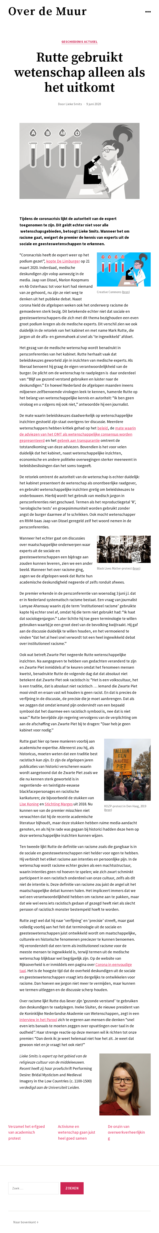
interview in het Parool (38, 1019)
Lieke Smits (74, 104)
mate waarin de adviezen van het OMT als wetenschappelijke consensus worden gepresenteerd (77, 434)
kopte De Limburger (63, 261)
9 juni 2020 (93, 104)
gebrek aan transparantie (78, 440)
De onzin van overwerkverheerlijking (126, 1132)
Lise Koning (29, 803)
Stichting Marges (59, 803)
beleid (102, 428)
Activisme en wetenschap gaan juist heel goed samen (76, 1132)
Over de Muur (47, 12)
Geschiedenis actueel (79, 42)
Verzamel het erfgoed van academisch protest (26, 1132)
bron (126, 292)
